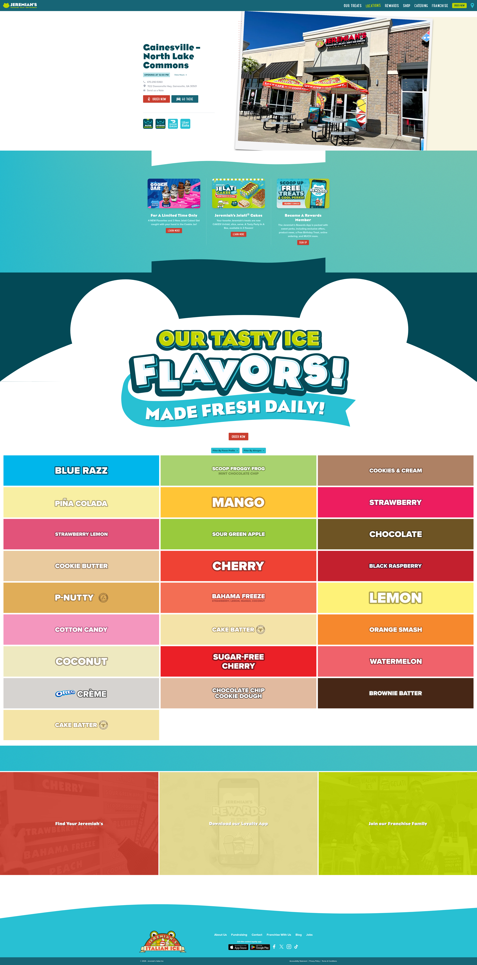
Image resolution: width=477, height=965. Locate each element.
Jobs (309, 934)
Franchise (440, 5)
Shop (406, 5)
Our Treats (353, 5)
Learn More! (174, 230)
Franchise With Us (279, 934)
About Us (220, 934)
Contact (257, 934)
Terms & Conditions (329, 961)
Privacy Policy (314, 961)
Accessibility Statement (298, 961)
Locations (373, 5)
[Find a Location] (472, 5)
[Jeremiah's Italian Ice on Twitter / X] (281, 947)
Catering (421, 5)
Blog (299, 934)
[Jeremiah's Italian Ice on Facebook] (274, 946)
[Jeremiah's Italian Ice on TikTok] (296, 947)
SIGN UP (303, 242)
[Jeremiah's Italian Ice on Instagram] (288, 946)
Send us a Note (155, 90)
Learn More (238, 234)
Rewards (392, 5)
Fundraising (239, 934)
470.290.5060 (155, 82)
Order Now (459, 5)
